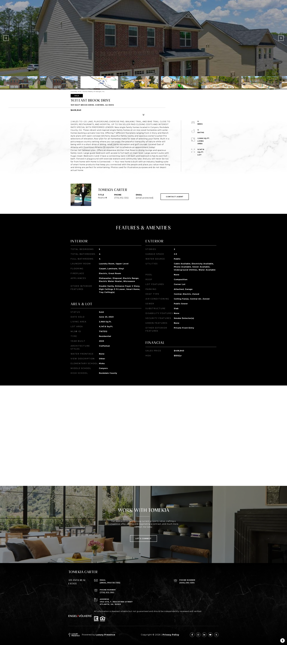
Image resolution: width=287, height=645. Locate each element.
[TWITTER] (216, 634)
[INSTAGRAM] (198, 634)
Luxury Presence (105, 634)
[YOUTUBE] (210, 634)
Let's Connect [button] (143, 538)
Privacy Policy (171, 634)
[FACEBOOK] (192, 634)
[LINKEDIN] (204, 634)
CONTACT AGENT (174, 197)
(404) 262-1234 (187, 583)
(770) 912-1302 (121, 198)
